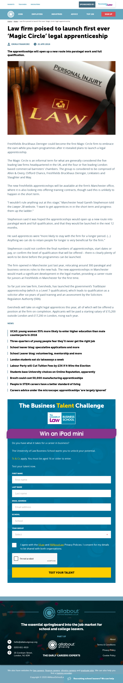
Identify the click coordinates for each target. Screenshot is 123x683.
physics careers (68, 670)
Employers (37, 14)
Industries (56, 14)
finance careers (52, 670)
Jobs (20, 14)
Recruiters (35, 4)
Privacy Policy (109, 650)
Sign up (108, 14)
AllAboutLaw (57, 544)
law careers (38, 670)
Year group (18, 528)
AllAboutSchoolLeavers (11, 14)
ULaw (41, 544)
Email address (19, 501)
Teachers (23, 4)
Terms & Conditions (106, 644)
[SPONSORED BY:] (105, 4)
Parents (11, 4)
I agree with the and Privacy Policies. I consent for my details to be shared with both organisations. (64, 546)
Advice (74, 14)
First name (17, 474)
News (16, 21)
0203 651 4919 (21, 647)
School (16, 515)
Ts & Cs (16, 458)
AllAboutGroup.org (62, 644)
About (113, 639)
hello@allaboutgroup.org (25, 642)
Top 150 (90, 14)
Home (10, 21)
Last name (17, 487)
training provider (64, 673)
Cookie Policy (109, 655)
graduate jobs (87, 670)
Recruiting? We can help (93, 678)
